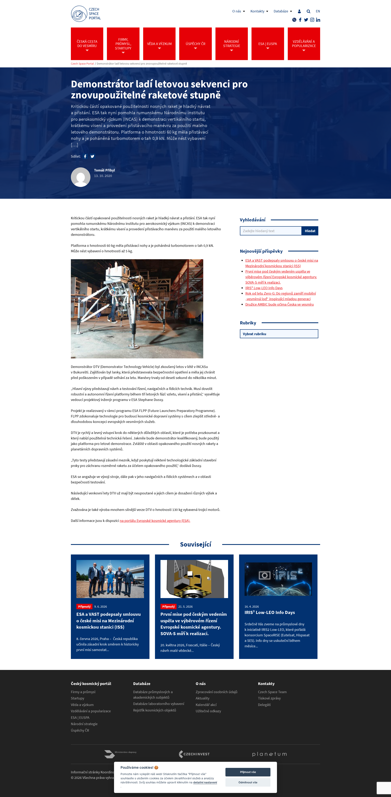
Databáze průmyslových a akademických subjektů (153, 695)
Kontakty (257, 11)
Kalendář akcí (206, 705)
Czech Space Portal (82, 63)
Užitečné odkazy (208, 711)
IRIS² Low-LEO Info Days (264, 287)
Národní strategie (84, 724)
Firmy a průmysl (83, 692)
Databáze (281, 11)
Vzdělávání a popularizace (91, 711)
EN (318, 11)
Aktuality (202, 698)
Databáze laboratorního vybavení (158, 703)
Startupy (77, 698)
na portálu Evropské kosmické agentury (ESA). (155, 520)
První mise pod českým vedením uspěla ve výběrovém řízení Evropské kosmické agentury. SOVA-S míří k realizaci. (281, 277)
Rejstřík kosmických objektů (154, 710)
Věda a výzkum (82, 705)
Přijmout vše (248, 772)
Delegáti (264, 705)
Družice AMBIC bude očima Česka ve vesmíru (279, 304)
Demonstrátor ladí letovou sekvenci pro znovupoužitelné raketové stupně (142, 63)
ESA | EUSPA (80, 717)
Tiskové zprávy (269, 698)
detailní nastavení (205, 782)
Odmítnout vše (247, 782)
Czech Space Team (272, 692)
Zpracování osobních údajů (216, 692)
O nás (236, 11)
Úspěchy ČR (80, 730)
